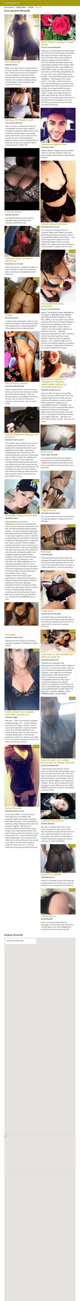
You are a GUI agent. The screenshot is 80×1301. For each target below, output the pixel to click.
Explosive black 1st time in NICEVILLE (19, 259)
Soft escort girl (13, 62)
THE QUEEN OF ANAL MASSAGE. (52, 305)
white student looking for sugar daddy (57, 43)
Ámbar (8, 315)
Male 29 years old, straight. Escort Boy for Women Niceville (57, 761)
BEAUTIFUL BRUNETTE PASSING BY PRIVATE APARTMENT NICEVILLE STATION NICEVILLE (54, 383)
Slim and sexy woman (16, 383)
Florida (30, 7)
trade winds (47, 611)
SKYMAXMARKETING (12, 3)
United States (21, 7)
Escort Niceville (13, 808)
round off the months (52, 821)
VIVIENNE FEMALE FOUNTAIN (21, 515)
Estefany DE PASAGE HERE (19, 120)
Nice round (47, 452)
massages (10, 634)
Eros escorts (9, 7)
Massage (46, 551)
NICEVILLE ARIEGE (51, 874)
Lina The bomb (13, 212)
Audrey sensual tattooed (54, 224)
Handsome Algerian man (54, 144)
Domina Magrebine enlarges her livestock (21, 435)
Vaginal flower (48, 510)
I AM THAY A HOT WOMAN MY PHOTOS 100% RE (57, 655)
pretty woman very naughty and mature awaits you (19, 713)
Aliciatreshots (48, 916)
